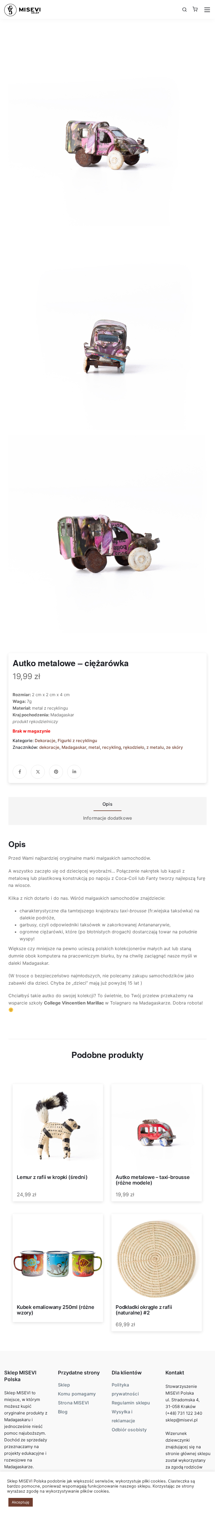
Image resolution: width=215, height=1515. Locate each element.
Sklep (64, 1385)
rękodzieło (133, 747)
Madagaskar (74, 747)
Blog (63, 1411)
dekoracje (49, 747)
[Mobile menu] (207, 10)
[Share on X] (38, 772)
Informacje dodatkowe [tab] (107, 818)
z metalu (155, 747)
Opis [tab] (107, 804)
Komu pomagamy (77, 1394)
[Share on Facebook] (20, 772)
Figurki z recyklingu (77, 740)
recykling (111, 747)
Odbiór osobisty (129, 1429)
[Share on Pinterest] (56, 772)
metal (94, 747)
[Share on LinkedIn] (74, 772)
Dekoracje (45, 740)
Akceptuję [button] (20, 1502)
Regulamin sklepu (131, 1403)
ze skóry (174, 747)
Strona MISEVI (73, 1403)
